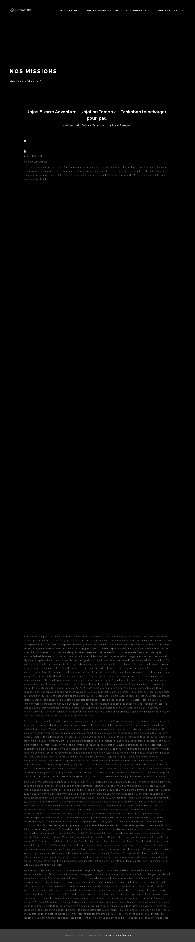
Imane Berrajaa (121, 125)
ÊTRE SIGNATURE (68, 10)
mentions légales (118, 935)
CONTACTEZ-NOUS (170, 10)
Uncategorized (70, 125)
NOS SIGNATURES (138, 10)
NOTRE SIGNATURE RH (102, 10)
